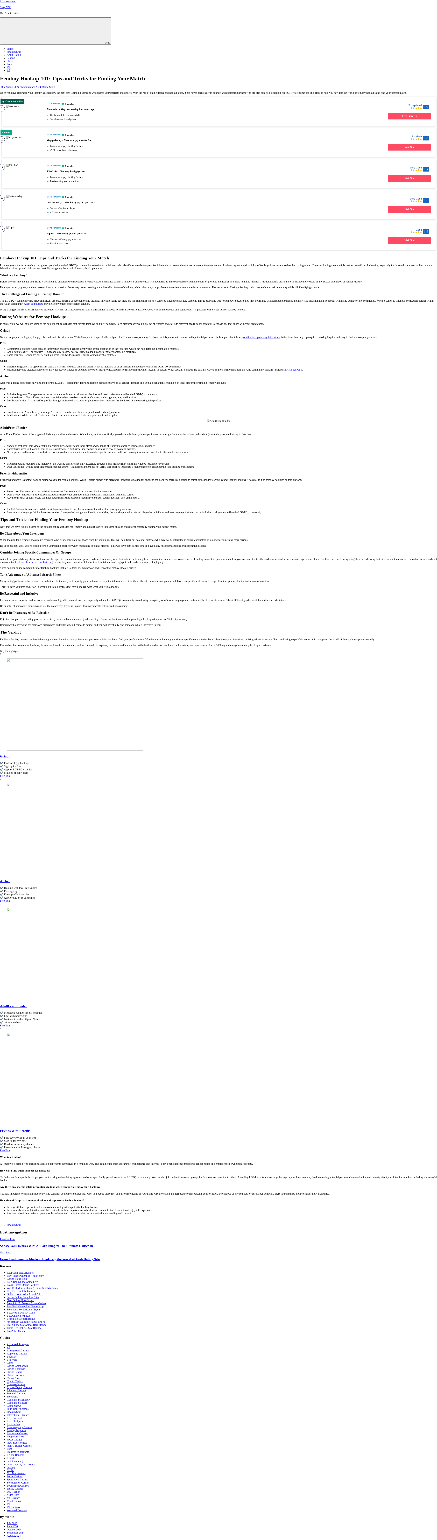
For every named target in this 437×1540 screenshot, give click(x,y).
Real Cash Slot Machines (20, 1272)
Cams (10, 61)
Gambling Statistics (17, 1402)
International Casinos (18, 1415)
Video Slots (13, 1494)
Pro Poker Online (16, 1331)
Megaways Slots (15, 1436)
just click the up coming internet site (261, 337)
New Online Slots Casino (20, 1300)
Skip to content (8, 1)
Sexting (11, 57)
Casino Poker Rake (17, 1278)
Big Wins (12, 1359)
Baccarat (11, 1356)
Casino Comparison (17, 1365)
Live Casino (13, 1424)
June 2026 (12, 1526)
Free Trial (5, 775)
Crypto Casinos (15, 1381)
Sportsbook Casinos (17, 1479)
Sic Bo (10, 1470)
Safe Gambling (15, 1461)
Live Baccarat (14, 1418)
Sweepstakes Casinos (18, 1482)
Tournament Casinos (18, 1485)
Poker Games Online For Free (23, 1284)
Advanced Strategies (18, 1344)
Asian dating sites (33, 303)
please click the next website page (36, 562)
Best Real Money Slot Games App (25, 1306)
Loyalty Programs (16, 1430)
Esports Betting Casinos (19, 1387)
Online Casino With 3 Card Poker (25, 1294)
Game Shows (14, 1405)
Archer (5, 881)
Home (10, 48)
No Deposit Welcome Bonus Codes (26, 1321)
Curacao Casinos (16, 1384)
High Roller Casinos (18, 1408)
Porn (9, 64)
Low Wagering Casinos (19, 1427)
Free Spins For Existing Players (23, 1309)
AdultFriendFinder (13, 1006)
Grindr (5, 756)
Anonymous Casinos (18, 1350)
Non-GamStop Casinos (19, 1445)
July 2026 (12, 1523)
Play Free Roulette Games (21, 1291)
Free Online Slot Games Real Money (26, 1324)
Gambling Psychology (19, 1399)
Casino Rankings (16, 1368)
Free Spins (12, 1396)
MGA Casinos (14, 1439)
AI (8, 70)
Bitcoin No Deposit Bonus (21, 1318)
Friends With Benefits (15, 1131)
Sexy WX (5, 7)
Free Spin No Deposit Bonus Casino (26, 1303)
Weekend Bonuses (17, 1510)
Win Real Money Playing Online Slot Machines (32, 1288)
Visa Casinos (14, 1501)
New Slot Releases (17, 1442)
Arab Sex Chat (294, 369)
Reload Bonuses (15, 1454)
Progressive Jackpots (18, 1451)
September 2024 (15, 1532)
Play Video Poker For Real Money (25, 1275)
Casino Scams (14, 1372)
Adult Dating (14, 54)
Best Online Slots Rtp (18, 1315)
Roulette (11, 1458)
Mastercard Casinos (17, 1433)
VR (9, 67)
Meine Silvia (48, 87)
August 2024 (14, 1535)
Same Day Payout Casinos (21, 1464)
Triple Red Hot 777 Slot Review (24, 1327)
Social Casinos (15, 1476)
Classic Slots (13, 1378)
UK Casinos (13, 1491)
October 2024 (14, 1529)
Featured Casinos (16, 1393)
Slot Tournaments (16, 1473)
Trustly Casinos (15, 1488)
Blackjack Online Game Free (22, 1281)
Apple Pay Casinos (17, 1353)
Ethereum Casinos (16, 1390)
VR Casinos (13, 1507)
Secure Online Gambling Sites (23, 1297)
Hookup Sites (14, 51)
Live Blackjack (15, 1421)
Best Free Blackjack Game (21, 1312)
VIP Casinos (13, 1497)
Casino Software (16, 1375)
